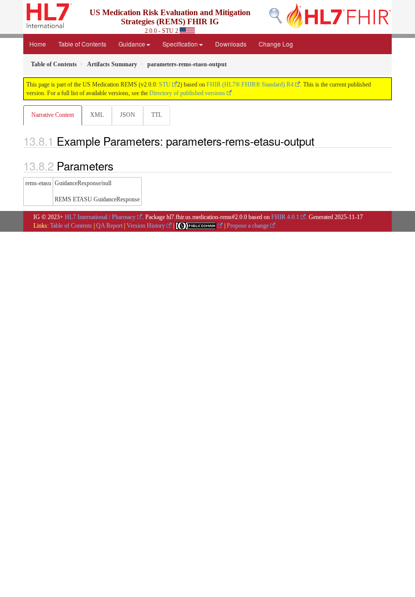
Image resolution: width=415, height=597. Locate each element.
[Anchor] (319, 140)
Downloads (230, 43)
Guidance (131, 43)
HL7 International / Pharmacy (100, 217)
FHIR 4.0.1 (285, 217)
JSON (127, 114)
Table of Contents (82, 43)
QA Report (109, 225)
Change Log (276, 43)
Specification (180, 43)
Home (37, 43)
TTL (156, 114)
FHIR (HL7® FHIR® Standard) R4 (250, 84)
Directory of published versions (187, 93)
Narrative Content (52, 114)
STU (165, 84)
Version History (146, 225)
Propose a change (248, 225)
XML (97, 114)
